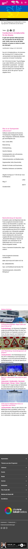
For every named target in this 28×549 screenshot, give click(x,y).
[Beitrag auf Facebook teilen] (11, 30)
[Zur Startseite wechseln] (5, 3)
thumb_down (19, 545)
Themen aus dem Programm (9, 463)
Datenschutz (11, 522)
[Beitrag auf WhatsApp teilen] (8, 30)
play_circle (22, 545)
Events (3, 472)
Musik (3, 476)
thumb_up (25, 545)
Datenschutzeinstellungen (8, 525)
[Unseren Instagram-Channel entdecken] (6, 528)
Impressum (4, 522)
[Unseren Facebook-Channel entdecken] (4, 528)
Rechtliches (4, 499)
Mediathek (4, 485)
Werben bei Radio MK (7, 494)
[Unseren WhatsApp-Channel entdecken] (1, 528)
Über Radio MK (5, 490)
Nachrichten (4, 458)
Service (3, 481)
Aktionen (3, 467)
